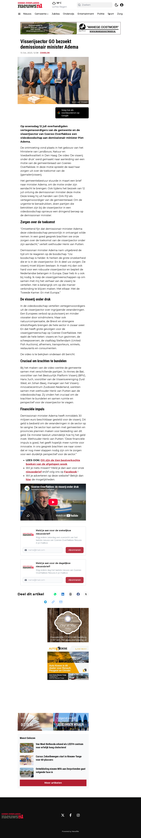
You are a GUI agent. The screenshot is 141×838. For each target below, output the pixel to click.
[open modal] (121, 5)
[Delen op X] (86, 594)
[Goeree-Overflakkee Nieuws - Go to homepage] (12, 815)
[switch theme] (116, 5)
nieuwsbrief (34, 471)
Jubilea (56, 14)
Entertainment (86, 14)
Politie (100, 14)
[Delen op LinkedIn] (63, 594)
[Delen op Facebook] (78, 594)
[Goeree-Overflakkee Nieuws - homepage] (30, 5)
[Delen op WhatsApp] (55, 594)
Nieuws (27, 14)
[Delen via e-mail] (61, 602)
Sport (111, 14)
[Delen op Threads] (70, 594)
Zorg (120, 14)
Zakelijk (45, 53)
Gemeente (41, 14)
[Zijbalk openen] (19, 14)
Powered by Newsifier (70, 831)
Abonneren (74, 550)
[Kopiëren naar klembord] (53, 602)
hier (28, 479)
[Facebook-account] (70, 815)
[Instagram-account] (78, 815)
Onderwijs (68, 14)
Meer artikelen (53, 783)
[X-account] (62, 815)
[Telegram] (45, 602)
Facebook (70, 471)
